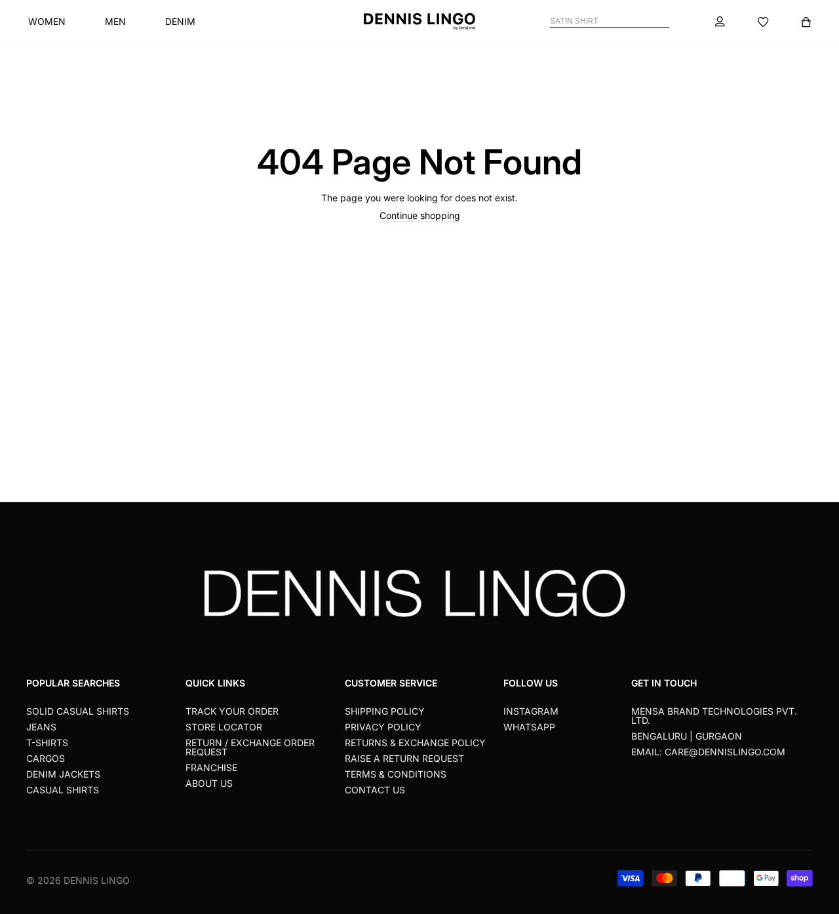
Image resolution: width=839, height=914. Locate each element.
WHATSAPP (529, 726)
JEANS (41, 726)
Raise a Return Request (404, 758)
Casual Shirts (62, 789)
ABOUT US (209, 783)
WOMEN (47, 21)
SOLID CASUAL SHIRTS (77, 711)
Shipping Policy (385, 711)
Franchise (211, 767)
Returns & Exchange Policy (415, 742)
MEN (115, 21)
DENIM (180, 21)
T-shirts (47, 742)
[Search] (663, 21)
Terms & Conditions (395, 774)
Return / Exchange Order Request (250, 747)
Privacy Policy (383, 726)
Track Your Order (232, 711)
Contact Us (375, 789)
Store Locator (223, 726)
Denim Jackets (63, 774)
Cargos (45, 758)
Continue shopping (420, 215)
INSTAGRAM (530, 711)
